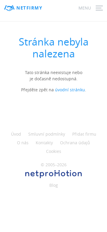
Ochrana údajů (75, 142)
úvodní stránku (70, 90)
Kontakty (44, 142)
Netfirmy (29, 8)
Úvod (16, 134)
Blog (53, 185)
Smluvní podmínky (46, 134)
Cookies (53, 151)
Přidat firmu (84, 134)
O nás (23, 142)
